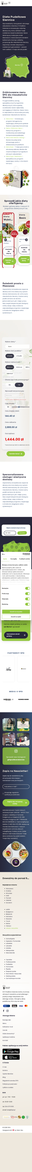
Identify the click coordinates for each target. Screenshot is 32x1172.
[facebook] (4, 1011)
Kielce (8, 924)
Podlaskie (9, 964)
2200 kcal (10, 373)
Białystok (9, 914)
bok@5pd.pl (11, 1110)
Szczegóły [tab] (13, 559)
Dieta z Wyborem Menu (14, 128)
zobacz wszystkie (12, 928)
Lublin (8, 909)
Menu (4, 1023)
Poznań (8, 898)
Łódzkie (8, 948)
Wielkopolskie (10, 976)
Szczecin (9, 903)
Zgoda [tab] (5, 559)
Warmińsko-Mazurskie (13, 974)
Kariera (5, 1070)
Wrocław (9, 893)
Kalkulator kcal (8, 1027)
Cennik (5, 1030)
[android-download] (11, 1049)
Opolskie (9, 960)
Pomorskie (9, 967)
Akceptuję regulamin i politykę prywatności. (12, 794)
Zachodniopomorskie (13, 978)
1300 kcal (10, 367)
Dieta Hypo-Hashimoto (14, 156)
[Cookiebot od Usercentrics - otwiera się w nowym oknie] (23, 554)
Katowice (9, 917)
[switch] (27, 593)
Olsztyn (8, 926)
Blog (4, 1077)
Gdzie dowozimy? (9, 1034)
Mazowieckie (10, 953)
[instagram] (7, 1011)
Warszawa (9, 889)
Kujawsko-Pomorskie (13, 941)
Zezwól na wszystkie (16, 611)
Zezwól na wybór (16, 616)
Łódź (7, 896)
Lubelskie (9, 943)
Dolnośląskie (10, 939)
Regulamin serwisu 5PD (10, 1081)
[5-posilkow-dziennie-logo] (4, 2)
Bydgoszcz (9, 912)
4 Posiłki (19, 356)
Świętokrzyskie (11, 971)
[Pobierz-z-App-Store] (11, 1055)
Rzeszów (9, 919)
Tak (19, 385)
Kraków (8, 891)
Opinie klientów (8, 1074)
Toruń (8, 921)
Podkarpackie (11, 962)
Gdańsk (8, 900)
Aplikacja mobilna (9, 1037)
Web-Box (20, 1130)
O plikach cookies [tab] (24, 559)
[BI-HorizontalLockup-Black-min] (23, 700)
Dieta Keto (9, 119)
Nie (10, 385)
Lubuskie (9, 946)
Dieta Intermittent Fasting (15, 138)
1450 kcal (19, 367)
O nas (4, 1067)
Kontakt (5, 1040)
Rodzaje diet (7, 1020)
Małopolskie (10, 950)
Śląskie (8, 969)
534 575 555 (9, 1106)
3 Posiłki (9, 356)
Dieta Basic (10, 147)
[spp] (8, 699)
